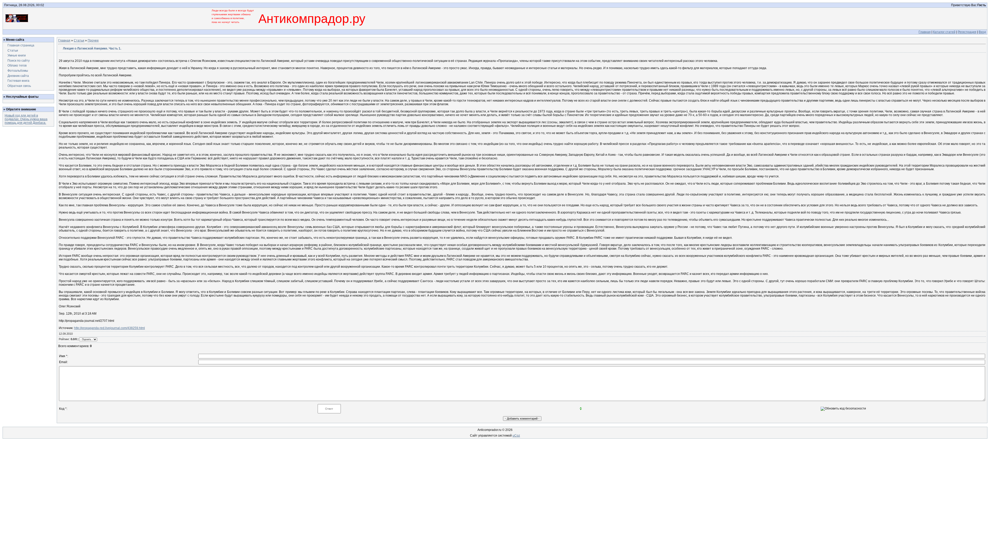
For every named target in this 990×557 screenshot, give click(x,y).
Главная (925, 32)
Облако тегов (17, 65)
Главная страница (20, 45)
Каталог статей (944, 32)
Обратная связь (19, 86)
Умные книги (16, 55)
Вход (982, 32)
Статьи (12, 50)
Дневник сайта (18, 76)
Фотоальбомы (17, 70)
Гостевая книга (18, 81)
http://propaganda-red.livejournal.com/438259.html (109, 328)
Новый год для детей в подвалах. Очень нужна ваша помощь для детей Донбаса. (26, 119)
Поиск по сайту (18, 60)
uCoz (516, 435)
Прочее (93, 40)
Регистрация (967, 32)
